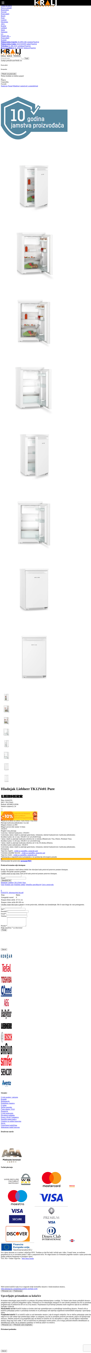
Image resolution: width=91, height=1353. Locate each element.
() (26, 861)
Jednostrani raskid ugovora (10, 1127)
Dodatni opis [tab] (9, 885)
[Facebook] (6, 1145)
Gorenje (4, 20)
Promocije (4, 1111)
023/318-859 (13, 44)
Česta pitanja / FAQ (8, 1109)
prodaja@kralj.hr (33, 42)
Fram (3, 18)
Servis (3, 1123)
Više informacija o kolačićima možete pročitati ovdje (19, 1289)
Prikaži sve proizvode (9, 74)
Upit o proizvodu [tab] (48, 885)
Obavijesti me (6, 880)
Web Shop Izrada (28, 1258)
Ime (2, 909)
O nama (3, 1105)
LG (2, 34)
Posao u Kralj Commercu (10, 1117)
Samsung (4, 32)
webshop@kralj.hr (24, 46)
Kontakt (4, 40)
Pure (24, 883)
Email (3, 878)
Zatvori (4, 949)
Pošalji (4, 930)
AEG (3, 24)
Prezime (4, 911)
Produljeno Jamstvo (8, 1103)
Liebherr (4, 28)
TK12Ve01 (18, 883)
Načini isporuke (6, 1107)
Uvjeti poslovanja (7, 1113)
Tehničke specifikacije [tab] (33, 885)
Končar (3, 26)
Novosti (3, 12)
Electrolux (4, 22)
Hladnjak (4, 883)
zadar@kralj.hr (31, 44)
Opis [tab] (2, 885)
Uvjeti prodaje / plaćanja (9, 1097)
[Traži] (2, 78)
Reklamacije (5, 1101)
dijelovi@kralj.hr (30, 48)
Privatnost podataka (8, 1115)
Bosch (3, 16)
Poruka (3, 926)
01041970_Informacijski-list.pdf (12, 893)
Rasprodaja (5, 10)
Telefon (3, 916)
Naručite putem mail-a (8, 1119)
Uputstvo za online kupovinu (11, 1121)
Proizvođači (5, 14)
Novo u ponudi (6, 8)
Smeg (3, 30)
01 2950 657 (12, 48)
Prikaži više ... (6, 36)
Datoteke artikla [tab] (19, 885)
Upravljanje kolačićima (9, 1125)
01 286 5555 (9, 46)
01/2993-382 (14, 42)
